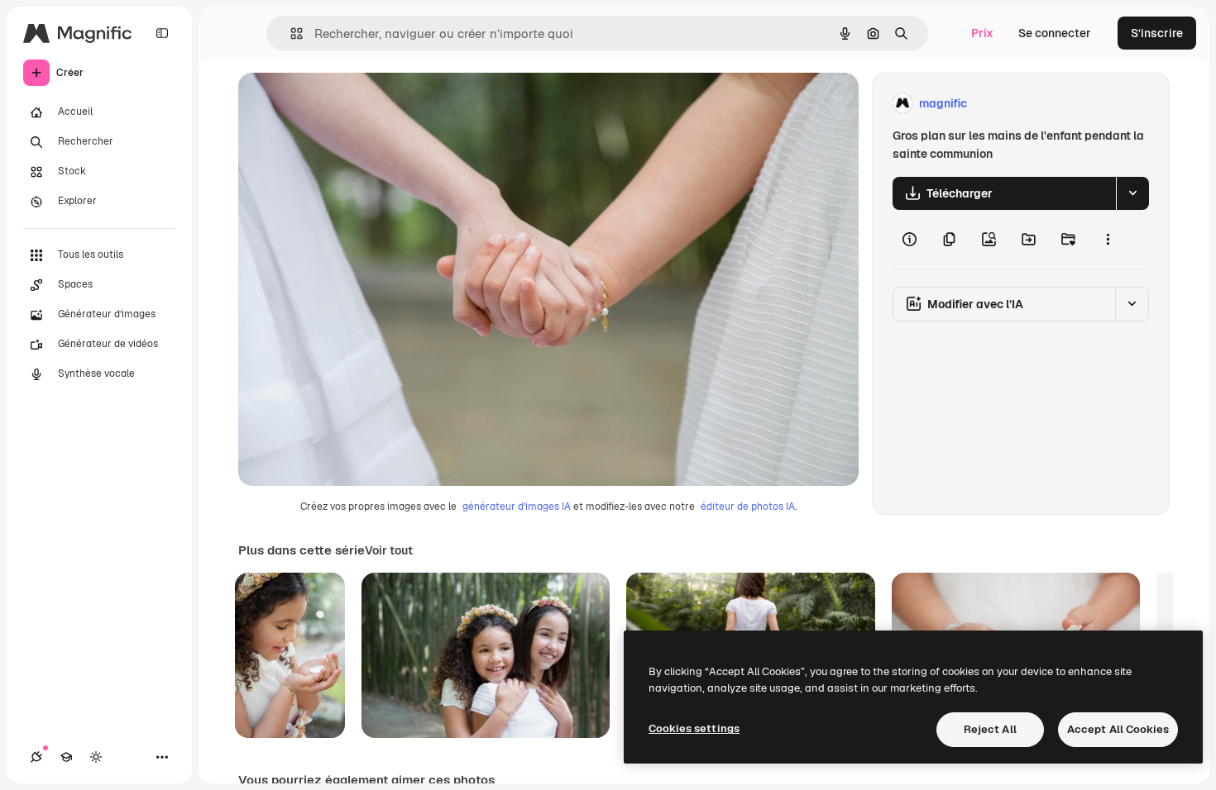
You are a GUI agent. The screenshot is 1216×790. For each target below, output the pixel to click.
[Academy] (66, 757)
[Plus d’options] (1107, 239)
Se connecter (1054, 33)
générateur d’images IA (516, 506)
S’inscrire (1157, 33)
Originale (347, 104)
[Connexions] (36, 757)
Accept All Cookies (1118, 729)
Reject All (990, 729)
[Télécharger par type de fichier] (1132, 193)
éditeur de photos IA (748, 506)
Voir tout (389, 550)
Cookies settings (694, 728)
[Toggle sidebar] (162, 33)
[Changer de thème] (96, 757)
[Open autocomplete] (290, 33)
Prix (982, 33)
